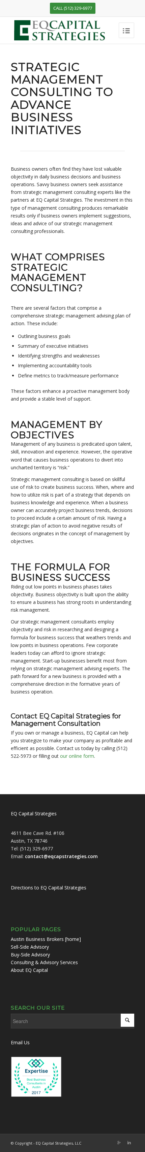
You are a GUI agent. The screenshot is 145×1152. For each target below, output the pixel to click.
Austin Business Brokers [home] (46, 939)
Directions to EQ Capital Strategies (48, 887)
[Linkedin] (129, 1143)
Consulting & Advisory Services (44, 962)
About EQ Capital (29, 970)
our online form (77, 756)
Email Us (20, 1042)
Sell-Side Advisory (30, 947)
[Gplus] (119, 1143)
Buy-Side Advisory (30, 954)
